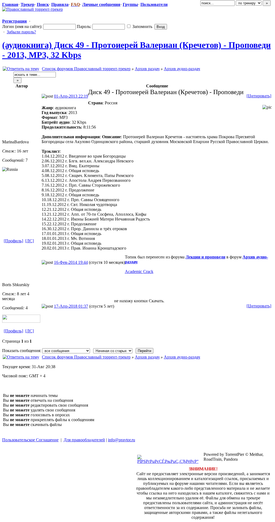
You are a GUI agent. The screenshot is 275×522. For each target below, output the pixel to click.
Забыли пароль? (21, 32)
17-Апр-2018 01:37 (71, 306)
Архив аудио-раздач (182, 68)
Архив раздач (147, 68)
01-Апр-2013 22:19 (71, 96)
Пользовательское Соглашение (30, 440)
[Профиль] (13, 241)
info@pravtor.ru (121, 440)
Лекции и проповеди (205, 257)
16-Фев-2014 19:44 (71, 262)
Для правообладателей (84, 440)
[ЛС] (29, 241)
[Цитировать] (259, 96)
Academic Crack (139, 271)
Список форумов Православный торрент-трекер (86, 68)
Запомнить (141, 26)
